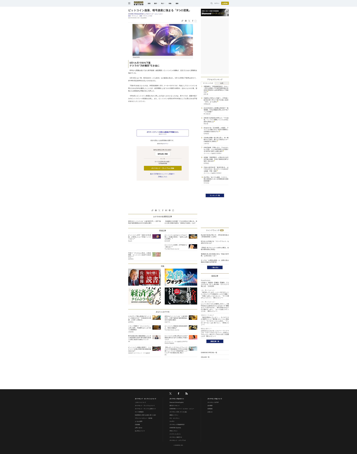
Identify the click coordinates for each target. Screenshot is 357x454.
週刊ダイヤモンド (175, 405)
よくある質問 (138, 421)
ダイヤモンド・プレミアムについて (145, 405)
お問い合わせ (138, 427)
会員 (221, 83)
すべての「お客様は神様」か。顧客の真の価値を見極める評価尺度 (215, 261)
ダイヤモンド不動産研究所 (177, 424)
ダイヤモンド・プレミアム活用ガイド (145, 409)
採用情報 (210, 409)
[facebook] (178, 394)
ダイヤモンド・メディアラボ (178, 440)
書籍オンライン (174, 415)
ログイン (216, 3)
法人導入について (140, 431)
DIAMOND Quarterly (175, 427)
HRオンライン (173, 431)
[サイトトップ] (138, 3)
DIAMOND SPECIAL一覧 (209, 352)
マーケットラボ (208, 83)
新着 (149, 3)
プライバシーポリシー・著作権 (143, 418)
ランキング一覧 (215, 195)
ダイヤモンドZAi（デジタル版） (179, 412)
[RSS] (186, 394)
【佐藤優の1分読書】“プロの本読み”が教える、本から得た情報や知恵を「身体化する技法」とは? (181, 222)
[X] (170, 394)
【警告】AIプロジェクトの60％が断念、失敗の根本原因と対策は (215, 248)
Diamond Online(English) (177, 402)
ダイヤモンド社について (215, 399)
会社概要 (210, 405)
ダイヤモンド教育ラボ (176, 437)
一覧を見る (214, 267)
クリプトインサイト (175, 434)
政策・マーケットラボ (146, 16)
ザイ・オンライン (175, 418)
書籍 (177, 3)
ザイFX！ (172, 421)
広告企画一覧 (205, 357)
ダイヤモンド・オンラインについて (145, 399)
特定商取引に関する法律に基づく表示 (145, 415)
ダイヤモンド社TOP (213, 402)
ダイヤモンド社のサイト (177, 399)
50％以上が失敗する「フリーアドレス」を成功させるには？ (215, 242)
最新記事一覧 (215, 341)
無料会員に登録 (163, 154)
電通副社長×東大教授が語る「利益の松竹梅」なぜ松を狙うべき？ (215, 255)
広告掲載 (137, 424)
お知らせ (210, 412)
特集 (170, 3)
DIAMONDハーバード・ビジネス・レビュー (182, 409)
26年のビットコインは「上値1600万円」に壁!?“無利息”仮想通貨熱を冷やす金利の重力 (144, 222)
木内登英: (145, 14)
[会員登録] (225, 3)
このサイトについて (140, 402)
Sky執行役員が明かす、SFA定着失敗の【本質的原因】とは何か (215, 236)
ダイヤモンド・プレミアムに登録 (162, 168)
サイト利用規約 (139, 412)
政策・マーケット (133, 16)
